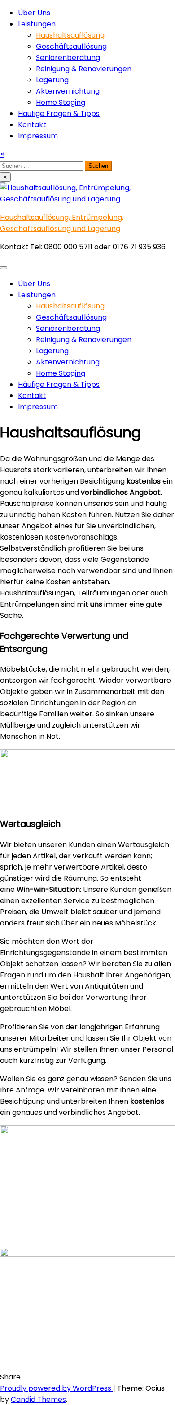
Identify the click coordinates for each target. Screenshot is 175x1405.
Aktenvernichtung (68, 91)
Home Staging (60, 102)
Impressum (38, 136)
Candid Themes (38, 1399)
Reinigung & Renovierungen (83, 69)
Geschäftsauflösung (71, 46)
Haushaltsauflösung (70, 35)
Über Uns (34, 13)
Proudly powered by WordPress (56, 1388)
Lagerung (52, 80)
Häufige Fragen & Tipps (59, 113)
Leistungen (37, 24)
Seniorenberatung (68, 57)
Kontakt (32, 125)
